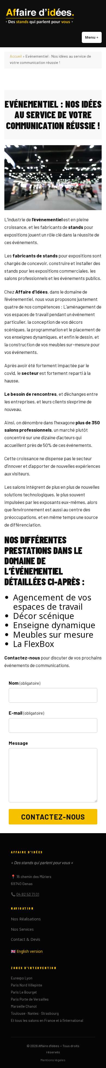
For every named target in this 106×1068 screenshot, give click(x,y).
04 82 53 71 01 (27, 894)
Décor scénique (43, 615)
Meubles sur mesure (53, 634)
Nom (24, 683)
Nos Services (22, 929)
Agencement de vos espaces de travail (52, 601)
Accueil (16, 56)
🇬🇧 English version (27, 951)
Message (18, 743)
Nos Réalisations (26, 918)
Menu (93, 37)
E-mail (26, 712)
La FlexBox (33, 643)
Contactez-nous (53, 816)
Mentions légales (53, 1060)
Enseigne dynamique (54, 625)
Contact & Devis (25, 939)
